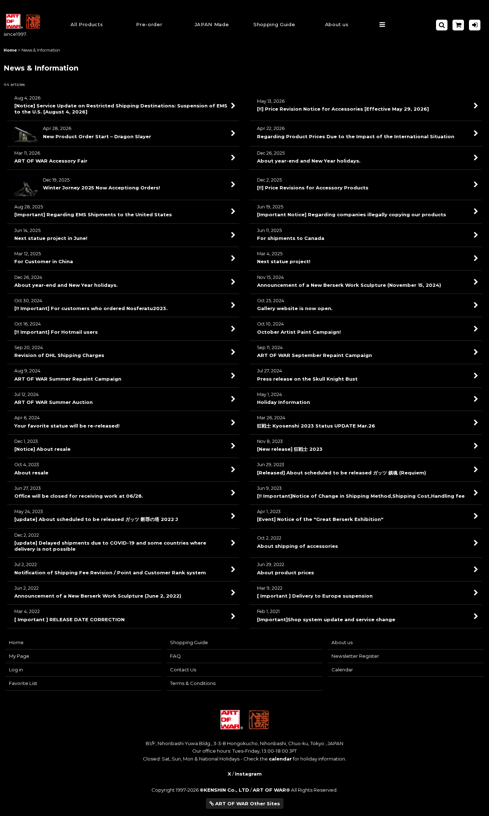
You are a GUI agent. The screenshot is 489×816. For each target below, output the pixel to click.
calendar (280, 759)
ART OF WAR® (271, 790)
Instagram (248, 774)
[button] (274, 25)
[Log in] (474, 25)
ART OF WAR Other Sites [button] (247, 803)
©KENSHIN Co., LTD (224, 790)
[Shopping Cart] (458, 25)
